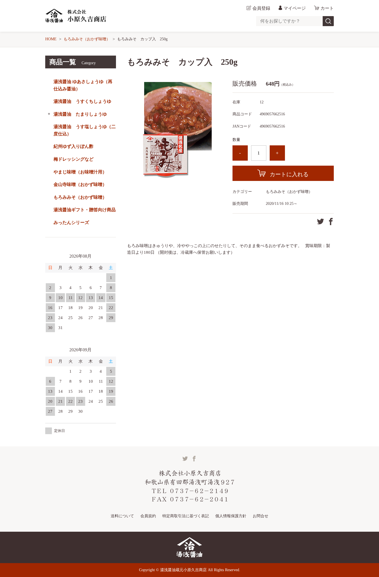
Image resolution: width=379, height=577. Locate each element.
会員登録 (261, 8)
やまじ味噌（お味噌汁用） (80, 172)
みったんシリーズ (71, 222)
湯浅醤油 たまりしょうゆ (80, 114)
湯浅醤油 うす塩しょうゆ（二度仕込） (85, 130)
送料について (122, 516)
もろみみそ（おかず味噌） (87, 39)
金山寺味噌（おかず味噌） (80, 184)
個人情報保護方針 (230, 516)
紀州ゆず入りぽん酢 (74, 146)
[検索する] (328, 21)
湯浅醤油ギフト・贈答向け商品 (85, 209)
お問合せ (260, 516)
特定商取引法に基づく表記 (185, 516)
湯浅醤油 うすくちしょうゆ (82, 101)
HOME (51, 39)
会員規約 (148, 516)
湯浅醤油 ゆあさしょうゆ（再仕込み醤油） (83, 85)
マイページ (295, 8)
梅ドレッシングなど (74, 159)
